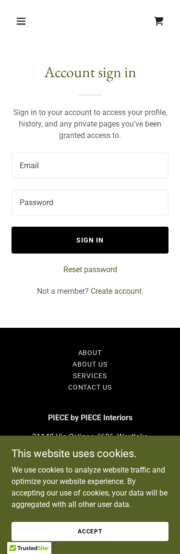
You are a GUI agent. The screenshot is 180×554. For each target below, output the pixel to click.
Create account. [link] (117, 291)
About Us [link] (90, 364)
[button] (23, 21)
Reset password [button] (90, 269)
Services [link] (90, 376)
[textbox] (90, 165)
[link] (158, 21)
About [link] (90, 353)
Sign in (90, 240)
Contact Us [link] (90, 387)
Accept (90, 531)
